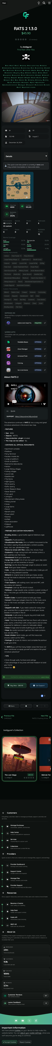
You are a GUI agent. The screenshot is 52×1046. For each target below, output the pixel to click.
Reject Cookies (24, 1042)
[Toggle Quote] (8, 411)
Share (12, 706)
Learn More (45, 677)
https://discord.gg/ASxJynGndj (26, 416)
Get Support (40, 685)
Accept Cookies (10, 1042)
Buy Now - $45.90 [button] (16, 685)
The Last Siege (10, 775)
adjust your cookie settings (30, 1033)
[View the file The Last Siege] (19, 754)
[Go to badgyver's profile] (26, 57)
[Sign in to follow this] (26, 706)
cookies (18, 1030)
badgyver (27, 47)
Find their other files (26, 49)
